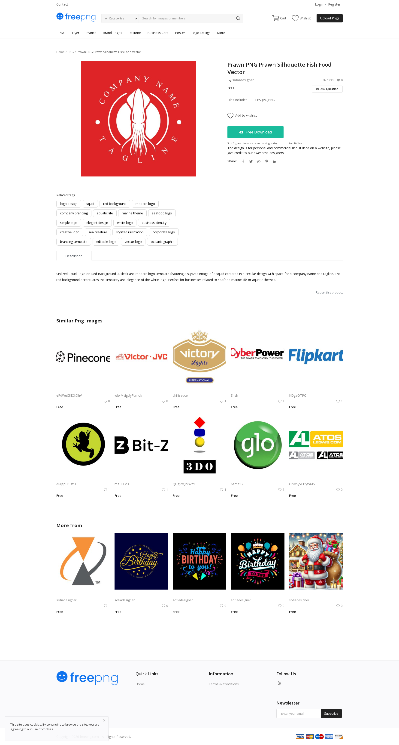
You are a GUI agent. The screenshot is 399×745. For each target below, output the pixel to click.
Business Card (158, 33)
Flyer (75, 33)
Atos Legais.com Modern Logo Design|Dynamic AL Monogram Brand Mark (316, 478)
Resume (135, 33)
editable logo (106, 241)
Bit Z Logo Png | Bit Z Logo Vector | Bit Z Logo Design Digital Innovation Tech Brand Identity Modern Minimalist (141, 478)
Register (334, 4)
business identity (154, 222)
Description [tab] (73, 256)
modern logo (145, 203)
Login (319, 4)
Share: (232, 161)
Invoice (91, 33)
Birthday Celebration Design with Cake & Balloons (257, 594)
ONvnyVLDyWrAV (302, 484)
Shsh (234, 395)
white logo (125, 222)
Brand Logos (112, 33)
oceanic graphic (162, 241)
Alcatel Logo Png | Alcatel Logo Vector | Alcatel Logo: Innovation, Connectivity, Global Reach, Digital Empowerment (83, 594)
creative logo (69, 232)
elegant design (97, 222)
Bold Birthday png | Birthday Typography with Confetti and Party (199, 594)
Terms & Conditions (224, 684)
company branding (74, 213)
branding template (73, 241)
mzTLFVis (122, 484)
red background (115, 203)
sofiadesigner (243, 80)
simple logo (68, 222)
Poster (180, 33)
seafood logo (162, 213)
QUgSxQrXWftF (184, 484)
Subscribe (331, 713)
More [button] (221, 33)
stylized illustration (130, 232)
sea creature (97, 232)
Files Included (237, 100)
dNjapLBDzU (66, 484)
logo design (68, 203)
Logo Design (201, 33)
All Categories (114, 18)
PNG (62, 33)
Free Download (258, 132)
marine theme (132, 213)
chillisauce (180, 395)
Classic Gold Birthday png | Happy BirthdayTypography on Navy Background (141, 594)
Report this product (329, 292)
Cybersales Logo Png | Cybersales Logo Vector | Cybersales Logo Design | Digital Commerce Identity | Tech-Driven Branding (199, 478)
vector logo (133, 241)
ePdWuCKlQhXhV (69, 395)
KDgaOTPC (297, 395)
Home (60, 52)
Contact (62, 4)
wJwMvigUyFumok (128, 395)
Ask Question (329, 89)
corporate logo (164, 232)
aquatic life (105, 213)
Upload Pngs (329, 18)
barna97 (237, 484)
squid (90, 203)
